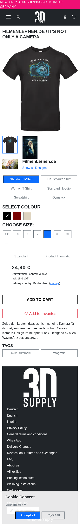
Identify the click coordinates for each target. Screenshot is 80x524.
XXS (7, 234)
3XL (7, 243)
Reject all (53, 515)
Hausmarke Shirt (58, 179)
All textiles (14, 471)
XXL (68, 234)
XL (57, 234)
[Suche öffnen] (18, 17)
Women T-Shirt (21, 188)
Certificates (15, 490)
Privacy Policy (17, 428)
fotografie (59, 353)
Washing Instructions (21, 484)
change (54, 283)
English (12, 415)
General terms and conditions (27, 434)
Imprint (11, 421)
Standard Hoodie (59, 188)
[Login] (65, 17)
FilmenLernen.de (24, 31)
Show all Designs (34, 167)
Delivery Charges (19, 446)
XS (17, 234)
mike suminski (21, 353)
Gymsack (58, 197)
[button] (74, 17)
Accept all (27, 515)
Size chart (21, 256)
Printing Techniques (20, 478)
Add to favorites (42, 313)
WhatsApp (14, 440)
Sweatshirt (21, 197)
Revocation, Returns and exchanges (32, 453)
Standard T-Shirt (21, 179)
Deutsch (12, 409)
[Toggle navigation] (8, 17)
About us (13, 465)
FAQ (10, 459)
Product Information (58, 256)
